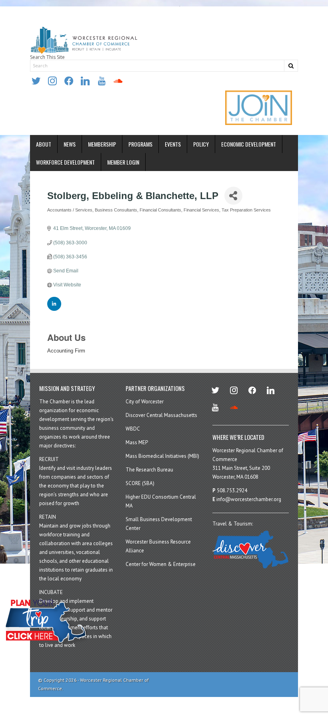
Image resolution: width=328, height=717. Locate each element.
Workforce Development (65, 162)
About (43, 144)
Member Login (123, 162)
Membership (102, 144)
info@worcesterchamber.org (248, 499)
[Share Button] (233, 196)
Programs (140, 144)
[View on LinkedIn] (54, 309)
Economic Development (248, 144)
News (70, 144)
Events (173, 144)
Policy (201, 144)
